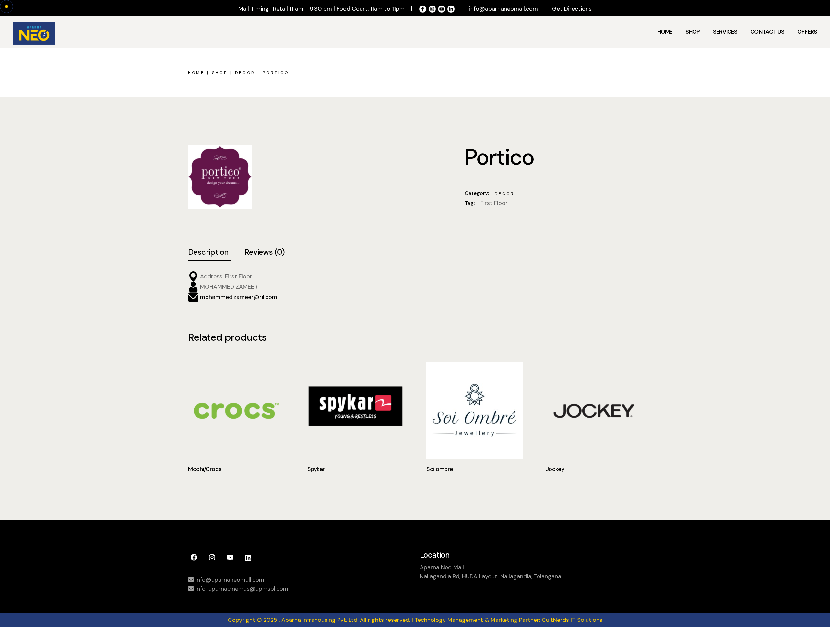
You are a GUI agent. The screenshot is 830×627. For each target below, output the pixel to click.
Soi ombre (439, 469)
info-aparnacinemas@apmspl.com (241, 589)
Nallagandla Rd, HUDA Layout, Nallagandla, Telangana (490, 576)
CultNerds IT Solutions (572, 620)
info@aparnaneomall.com (503, 9)
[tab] (208, 252)
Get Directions (572, 9)
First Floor (494, 203)
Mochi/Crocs (204, 469)
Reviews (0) (264, 252)
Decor (505, 193)
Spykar (316, 469)
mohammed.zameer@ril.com (237, 297)
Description (208, 252)
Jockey (555, 469)
